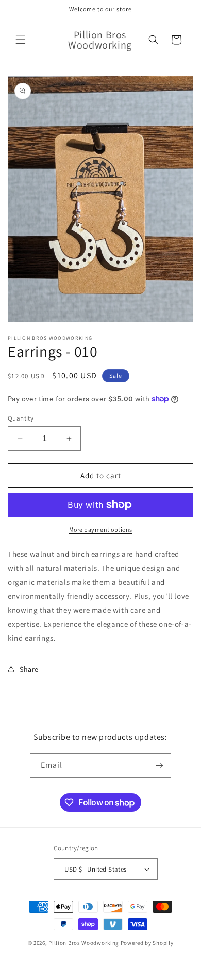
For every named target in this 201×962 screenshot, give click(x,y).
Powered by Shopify (147, 943)
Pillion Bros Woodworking (83, 943)
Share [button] (29, 669)
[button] (20, 39)
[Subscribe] (159, 765)
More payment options (100, 529)
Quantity (21, 418)
